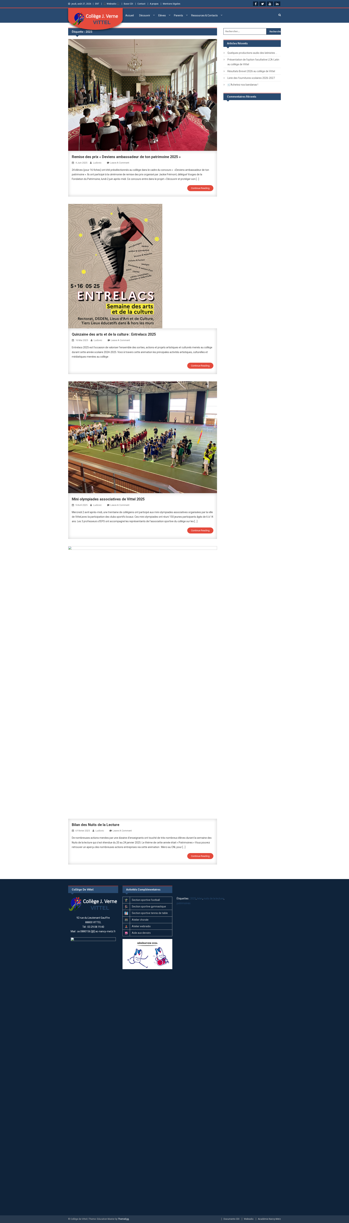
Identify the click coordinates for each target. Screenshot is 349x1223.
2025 (193, 898)
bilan (199, 898)
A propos (154, 4)
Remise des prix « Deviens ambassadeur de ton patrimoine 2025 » (126, 157)
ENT (97, 4)
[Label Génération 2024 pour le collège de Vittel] (147, 953)
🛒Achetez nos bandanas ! (242, 84)
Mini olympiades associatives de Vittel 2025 (108, 499)
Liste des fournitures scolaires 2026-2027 (251, 77)
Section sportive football (146, 899)
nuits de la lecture (214, 898)
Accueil (129, 15)
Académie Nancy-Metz (269, 1219)
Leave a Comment (119, 162)
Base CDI (128, 4)
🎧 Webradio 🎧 (111, 4)
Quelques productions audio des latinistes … (252, 52)
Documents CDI (231, 1219)
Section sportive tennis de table (150, 913)
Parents (178, 15)
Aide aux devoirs (141, 932)
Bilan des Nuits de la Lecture (95, 825)
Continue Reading (200, 188)
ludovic (97, 162)
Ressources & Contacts (204, 15)
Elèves (162, 15)
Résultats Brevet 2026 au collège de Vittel (251, 71)
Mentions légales (171, 4)
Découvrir (144, 15)
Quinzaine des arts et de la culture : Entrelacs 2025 (114, 334)
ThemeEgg (123, 1219)
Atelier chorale (140, 919)
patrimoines (183, 903)
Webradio (248, 1219)
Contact (141, 4)
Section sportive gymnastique (149, 906)
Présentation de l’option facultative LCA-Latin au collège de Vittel (253, 62)
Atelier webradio (141, 926)
